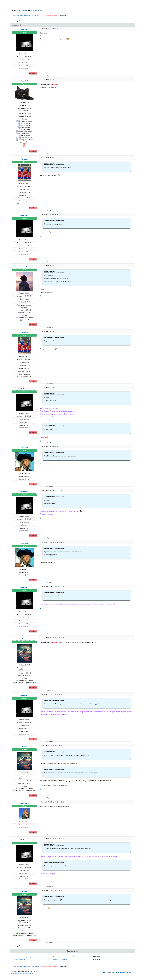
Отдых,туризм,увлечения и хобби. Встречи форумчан (70, 957)
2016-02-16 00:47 (58, 745)
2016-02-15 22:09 (57, 446)
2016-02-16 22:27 (58, 890)
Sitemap (118, 972)
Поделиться (47, 75)
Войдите (25, 10)
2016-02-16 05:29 (58, 802)
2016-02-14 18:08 (57, 28)
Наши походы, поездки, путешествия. (26, 957)
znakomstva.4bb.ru (27, 973)
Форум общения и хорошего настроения (26, 15)
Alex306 (24, 267)
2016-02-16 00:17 (58, 694)
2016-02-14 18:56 (57, 158)
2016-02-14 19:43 (57, 214)
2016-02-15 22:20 (57, 490)
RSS (104, 972)
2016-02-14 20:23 (57, 266)
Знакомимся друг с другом (49, 15)
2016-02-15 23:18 (58, 586)
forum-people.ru (16, 973)
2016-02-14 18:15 (57, 80)
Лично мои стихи (19, 959)
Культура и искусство (60, 959)
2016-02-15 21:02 (57, 388)
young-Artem (24, 803)
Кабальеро (24, 447)
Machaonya (24, 29)
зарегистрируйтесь (36, 10)
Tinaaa (24, 639)
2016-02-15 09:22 (57, 331)
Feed (123, 972)
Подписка (130, 972)
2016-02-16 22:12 (58, 839)
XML (113, 972)
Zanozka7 (24, 81)
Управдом (24, 159)
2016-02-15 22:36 (58, 542)
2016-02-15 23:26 (58, 638)
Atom (108, 972)
